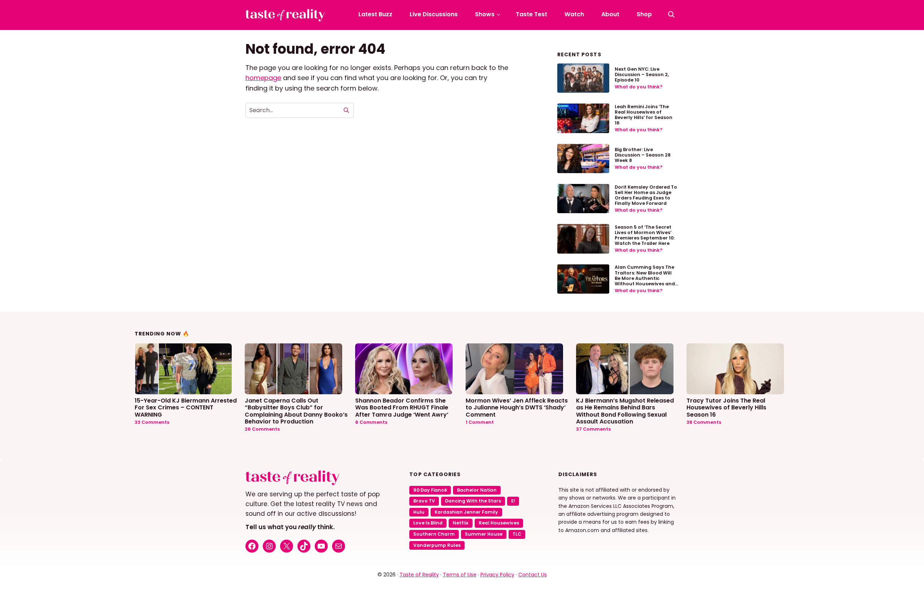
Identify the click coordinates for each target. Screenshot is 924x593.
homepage (263, 77)
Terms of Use (459, 574)
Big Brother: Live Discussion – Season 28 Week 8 (643, 154)
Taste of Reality (419, 574)
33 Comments (152, 422)
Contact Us (532, 574)
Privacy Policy (497, 574)
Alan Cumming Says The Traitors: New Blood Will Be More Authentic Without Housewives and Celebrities (645, 278)
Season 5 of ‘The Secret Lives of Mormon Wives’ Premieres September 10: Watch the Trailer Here (645, 235)
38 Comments (704, 422)
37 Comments (593, 429)
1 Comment (480, 422)
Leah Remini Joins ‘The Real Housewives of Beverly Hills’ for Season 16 (643, 115)
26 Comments (262, 429)
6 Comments (371, 422)
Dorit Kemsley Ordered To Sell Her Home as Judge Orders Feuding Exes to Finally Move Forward (646, 195)
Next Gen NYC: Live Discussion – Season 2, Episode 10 (642, 74)
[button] (671, 14)
